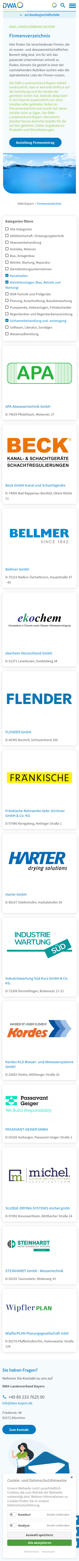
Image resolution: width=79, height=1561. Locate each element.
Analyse (24, 1525)
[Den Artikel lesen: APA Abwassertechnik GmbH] (39, 399)
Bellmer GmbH (17, 569)
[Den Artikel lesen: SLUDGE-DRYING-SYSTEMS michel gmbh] (39, 1201)
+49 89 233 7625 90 (26, 1397)
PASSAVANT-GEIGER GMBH (26, 1129)
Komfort (24, 1514)
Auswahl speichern (39, 1535)
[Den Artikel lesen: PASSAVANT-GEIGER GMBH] (28, 1104)
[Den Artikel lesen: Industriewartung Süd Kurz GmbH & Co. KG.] (39, 971)
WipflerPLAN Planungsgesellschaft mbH (37, 1333)
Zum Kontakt (19, 1429)
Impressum (48, 1551)
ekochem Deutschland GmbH (28, 652)
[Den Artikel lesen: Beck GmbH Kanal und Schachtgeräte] (39, 478)
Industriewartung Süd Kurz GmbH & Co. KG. (36, 980)
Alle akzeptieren (39, 1543)
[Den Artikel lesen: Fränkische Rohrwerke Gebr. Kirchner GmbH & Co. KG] (39, 804)
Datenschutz (31, 1551)
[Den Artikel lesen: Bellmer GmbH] (39, 562)
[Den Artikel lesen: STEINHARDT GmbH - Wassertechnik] (28, 1245)
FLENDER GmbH (18, 731)
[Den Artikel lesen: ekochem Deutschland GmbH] (39, 646)
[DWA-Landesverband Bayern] (13, 6)
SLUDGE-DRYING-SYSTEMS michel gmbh (37, 1207)
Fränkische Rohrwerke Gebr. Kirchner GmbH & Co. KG (35, 813)
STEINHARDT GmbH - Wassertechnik (34, 1270)
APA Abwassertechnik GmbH (27, 406)
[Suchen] (62, 6)
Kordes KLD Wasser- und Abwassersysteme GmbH (39, 1064)
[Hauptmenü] (72, 5)
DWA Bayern (26, 203)
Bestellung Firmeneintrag (35, 142)
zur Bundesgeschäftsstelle (42, 15)
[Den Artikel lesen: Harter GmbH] (39, 887)
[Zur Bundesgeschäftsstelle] (54, 6)
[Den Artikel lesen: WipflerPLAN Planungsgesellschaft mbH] (28, 1308)
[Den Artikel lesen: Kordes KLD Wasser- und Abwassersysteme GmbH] (39, 1055)
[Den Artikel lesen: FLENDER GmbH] (39, 725)
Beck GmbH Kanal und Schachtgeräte (35, 485)
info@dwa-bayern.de (17, 1403)
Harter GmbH (16, 894)
